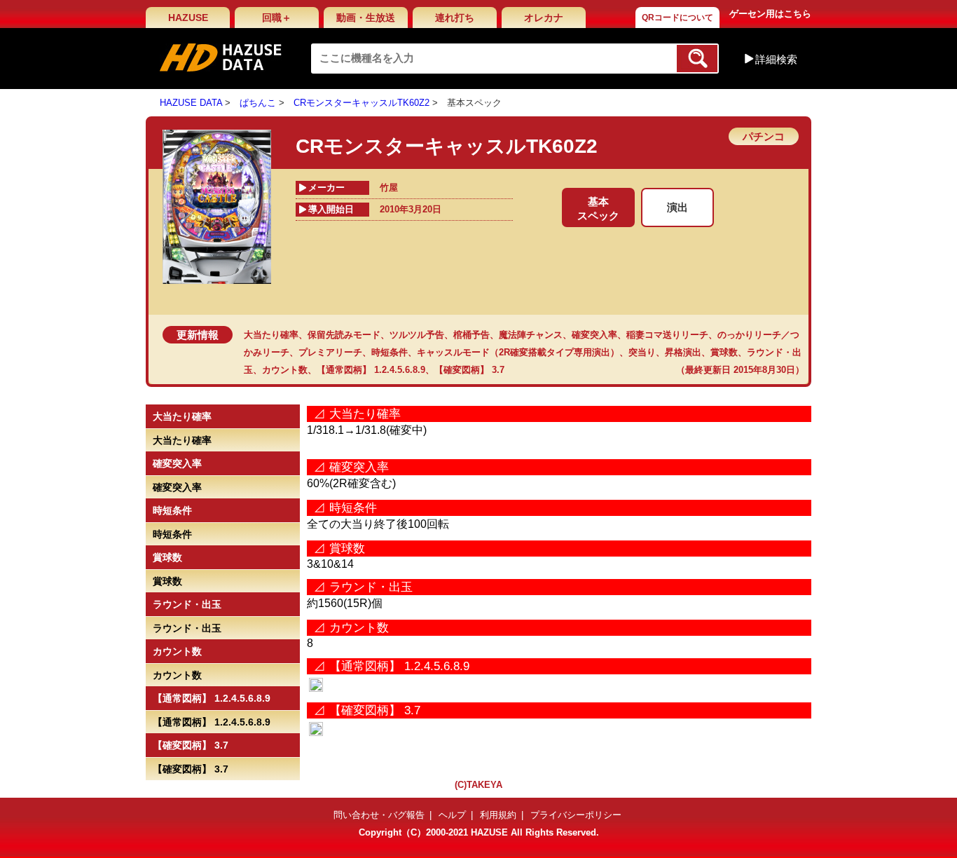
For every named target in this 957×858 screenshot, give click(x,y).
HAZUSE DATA (191, 102)
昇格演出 (683, 352)
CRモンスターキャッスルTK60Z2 (361, 102)
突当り (642, 352)
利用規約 (498, 815)
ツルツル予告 (417, 334)
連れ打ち (454, 17)
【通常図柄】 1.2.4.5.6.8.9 (371, 370)
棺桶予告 (471, 334)
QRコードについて (677, 17)
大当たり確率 (271, 334)
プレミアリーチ (330, 352)
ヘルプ (452, 815)
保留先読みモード (344, 334)
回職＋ (276, 17)
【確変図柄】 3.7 (469, 370)
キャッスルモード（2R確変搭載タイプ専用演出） (518, 352)
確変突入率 (594, 334)
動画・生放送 (365, 17)
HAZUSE (188, 17)
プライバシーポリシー (575, 815)
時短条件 (389, 352)
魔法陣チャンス (531, 334)
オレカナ (543, 17)
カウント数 (285, 370)
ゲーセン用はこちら (770, 13)
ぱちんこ (258, 102)
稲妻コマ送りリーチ (667, 334)
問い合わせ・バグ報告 (379, 815)
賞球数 (724, 352)
